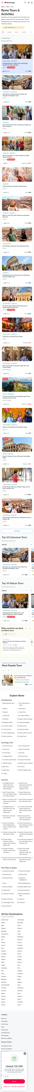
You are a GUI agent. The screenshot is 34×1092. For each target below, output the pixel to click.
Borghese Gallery (8, 722)
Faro (2, 939)
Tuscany (3, 996)
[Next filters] (31, 32)
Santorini (3, 982)
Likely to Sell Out (8, 899)
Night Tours (6, 770)
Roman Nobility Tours (25, 886)
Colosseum (9, 32)
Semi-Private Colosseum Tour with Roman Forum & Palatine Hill (26, 841)
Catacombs (6, 715)
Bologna (3, 928)
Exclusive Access (7, 745)
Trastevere (22, 902)
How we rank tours (6, 40)
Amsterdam (20, 919)
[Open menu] (2, 2)
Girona (3, 945)
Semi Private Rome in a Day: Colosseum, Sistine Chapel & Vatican (25, 825)
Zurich (19, 1004)
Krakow (19, 951)
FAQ (2, 1027)
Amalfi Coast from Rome (26, 763)
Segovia (19, 982)
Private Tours (6, 752)
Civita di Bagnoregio (8, 733)
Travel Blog (4, 1021)
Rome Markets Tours (8, 703)
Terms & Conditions (6, 1048)
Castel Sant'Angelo (24, 722)
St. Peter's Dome (7, 726)
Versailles (20, 1002)
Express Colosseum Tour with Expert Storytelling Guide (26, 834)
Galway (3, 942)
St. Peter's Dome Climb (9, 759)
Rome (12, 6)
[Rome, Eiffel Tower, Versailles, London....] (25, 2)
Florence (19, 939)
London (3, 956)
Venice (19, 999)
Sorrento (3, 987)
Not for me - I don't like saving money (14, 1086)
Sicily (18, 985)
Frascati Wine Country (25, 733)
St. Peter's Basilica (24, 715)
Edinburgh (20, 936)
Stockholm (20, 987)
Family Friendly (7, 763)
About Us (4, 1018)
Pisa (2, 970)
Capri (18, 931)
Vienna (3, 1004)
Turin (18, 993)
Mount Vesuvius (7, 736)
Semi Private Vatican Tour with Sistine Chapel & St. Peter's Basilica (10, 794)
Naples (3, 965)
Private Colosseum (24, 890)
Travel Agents (5, 1035)
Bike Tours (6, 766)
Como (19, 934)
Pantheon (6, 719)
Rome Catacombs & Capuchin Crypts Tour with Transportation (25, 817)
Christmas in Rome (8, 893)
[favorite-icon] (29, 47)
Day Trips (21, 752)
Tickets (5, 773)
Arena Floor (23, 32)
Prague (19, 976)
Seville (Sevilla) (5, 985)
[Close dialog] (24, 1053)
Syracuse (3, 990)
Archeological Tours (8, 902)
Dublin (3, 936)
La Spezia (3, 953)
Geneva (19, 942)
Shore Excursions (8, 878)
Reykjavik (3, 979)
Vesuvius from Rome (25, 759)
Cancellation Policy (6, 1046)
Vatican (16, 32)
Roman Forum (23, 726)
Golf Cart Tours (23, 756)
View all (4, 544)
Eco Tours (22, 766)
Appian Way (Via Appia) (25, 719)
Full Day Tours (23, 874)
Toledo (3, 993)
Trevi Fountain (7, 729)
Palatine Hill (6, 890)
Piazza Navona (7, 906)
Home (3, 6)
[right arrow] (29, 628)
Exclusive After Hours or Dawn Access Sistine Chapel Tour (26, 859)
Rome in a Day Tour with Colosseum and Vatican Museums (10, 801)
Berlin (19, 925)
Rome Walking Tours (24, 883)
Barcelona (20, 922)
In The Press (4, 1024)
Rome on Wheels (7, 886)
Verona (3, 1002)
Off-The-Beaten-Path (25, 770)
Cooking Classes (7, 756)
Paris (18, 968)
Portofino (20, 973)
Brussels (19, 928)
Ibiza (2, 948)
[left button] (27, 544)
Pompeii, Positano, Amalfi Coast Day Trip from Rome (9, 850)
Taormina (20, 990)
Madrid (3, 959)
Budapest (3, 931)
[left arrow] (26, 628)
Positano (3, 976)
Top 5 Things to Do (24, 745)
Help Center (4, 1030)
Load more (17, 531)
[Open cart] (31, 2)
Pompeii (5, 712)
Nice (18, 965)
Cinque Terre (4, 934)
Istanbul (3, 951)
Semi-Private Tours (24, 749)
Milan (2, 962)
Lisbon (19, 953)
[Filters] (2, 32)
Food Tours (6, 749)
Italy (7, 6)
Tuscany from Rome (24, 871)
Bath (2, 925)
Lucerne (19, 956)
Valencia (19, 996)
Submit (14, 1081)
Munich (19, 962)
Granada (19, 945)
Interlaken (20, 948)
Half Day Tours (7, 874)
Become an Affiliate (6, 1038)
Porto (2, 973)
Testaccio (21, 899)
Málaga (19, 959)
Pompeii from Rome (8, 871)
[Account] (28, 2)
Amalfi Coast (22, 736)
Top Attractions (5, 1032)
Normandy (4, 968)
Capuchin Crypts (24, 729)
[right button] (31, 544)
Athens (3, 922)
